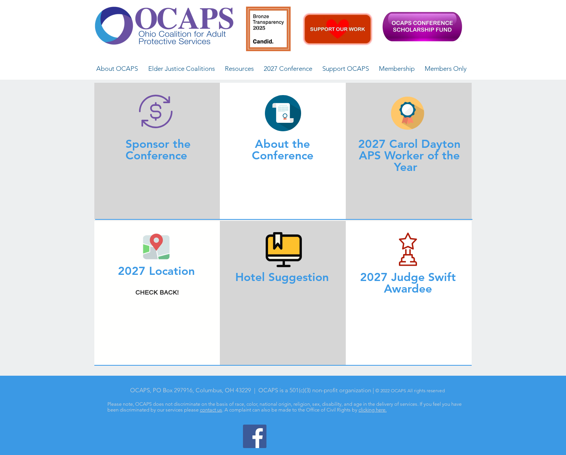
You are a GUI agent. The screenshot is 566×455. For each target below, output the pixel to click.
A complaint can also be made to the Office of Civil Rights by (291, 410)
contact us (211, 410)
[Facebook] (254, 436)
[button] (116, 68)
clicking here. (372, 410)
